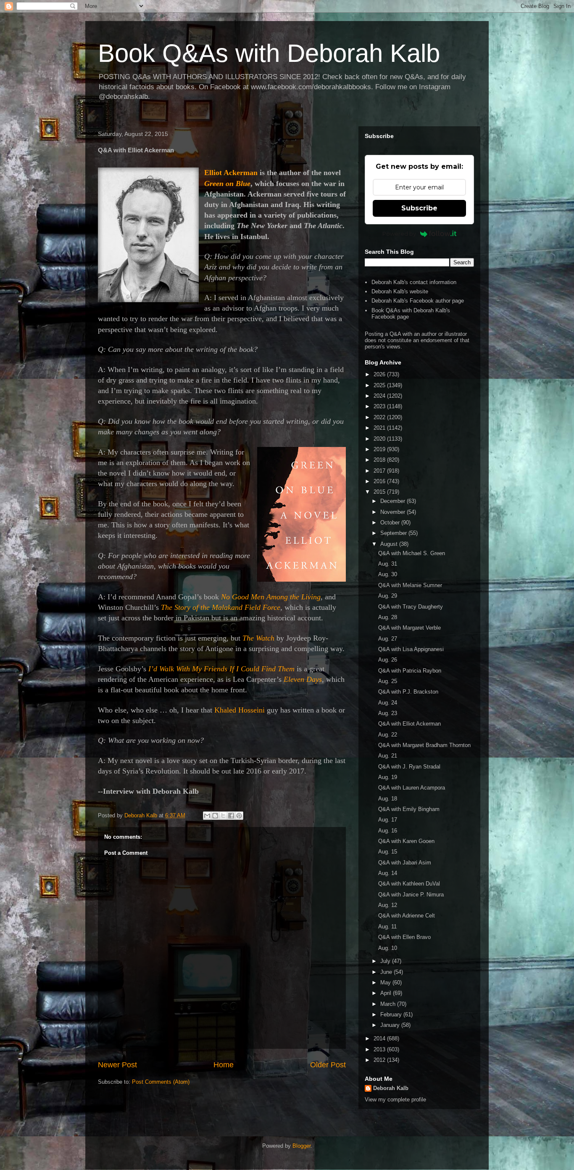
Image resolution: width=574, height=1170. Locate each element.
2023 (380, 406)
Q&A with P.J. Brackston (408, 692)
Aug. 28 (387, 617)
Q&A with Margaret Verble (409, 628)
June (387, 972)
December (393, 501)
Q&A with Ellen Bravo (404, 937)
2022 (380, 417)
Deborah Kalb (390, 1088)
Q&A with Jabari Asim (404, 862)
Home (223, 1065)
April (386, 993)
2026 (380, 374)
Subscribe (419, 208)
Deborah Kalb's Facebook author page (417, 301)
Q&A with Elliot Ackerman (409, 724)
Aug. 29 (387, 596)
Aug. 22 (387, 734)
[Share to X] (223, 815)
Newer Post (117, 1065)
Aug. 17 (387, 819)
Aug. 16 (387, 830)
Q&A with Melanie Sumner (410, 585)
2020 (380, 439)
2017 (380, 471)
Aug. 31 (387, 564)
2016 (380, 481)
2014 (380, 1038)
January (390, 1025)
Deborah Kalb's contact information (413, 282)
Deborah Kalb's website (399, 291)
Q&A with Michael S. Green (411, 553)
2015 (380, 492)
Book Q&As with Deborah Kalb (269, 53)
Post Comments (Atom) (161, 1082)
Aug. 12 (387, 905)
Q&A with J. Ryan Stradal (409, 766)
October (390, 522)
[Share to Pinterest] (239, 815)
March (388, 1004)
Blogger (301, 1146)
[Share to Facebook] (231, 815)
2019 (380, 449)
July (386, 961)
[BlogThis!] (215, 815)
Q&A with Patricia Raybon (409, 670)
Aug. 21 (387, 756)
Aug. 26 (387, 660)
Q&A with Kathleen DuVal (409, 883)
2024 (380, 396)
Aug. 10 (387, 948)
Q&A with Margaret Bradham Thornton (424, 745)
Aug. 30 (387, 574)
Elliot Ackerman (231, 172)
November (393, 512)
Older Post (328, 1065)
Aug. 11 (387, 926)
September (394, 533)
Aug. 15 (387, 851)
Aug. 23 (387, 713)
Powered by (399, 233)
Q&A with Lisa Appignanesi (411, 649)
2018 (380, 460)
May (386, 982)
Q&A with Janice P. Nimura (411, 894)
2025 (380, 385)
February (391, 1014)
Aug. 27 (387, 639)
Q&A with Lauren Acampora (411, 787)
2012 (380, 1060)
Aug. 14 (387, 873)
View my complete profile (395, 1099)
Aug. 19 (387, 777)
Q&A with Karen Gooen (406, 841)
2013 (380, 1049)
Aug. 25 (387, 681)
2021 (380, 428)
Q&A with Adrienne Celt (406, 915)
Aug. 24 (387, 702)
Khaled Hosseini (239, 710)
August (389, 544)
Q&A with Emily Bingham (409, 809)
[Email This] (207, 815)
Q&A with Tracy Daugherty (410, 607)
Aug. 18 (387, 798)
